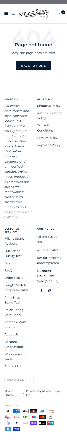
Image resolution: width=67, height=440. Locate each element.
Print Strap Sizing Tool (12, 300)
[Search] (13, 13)
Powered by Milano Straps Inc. (43, 393)
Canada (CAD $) (17, 380)
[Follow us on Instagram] (50, 290)
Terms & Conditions (45, 128)
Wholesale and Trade (15, 356)
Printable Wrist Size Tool (15, 324)
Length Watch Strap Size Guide (16, 287)
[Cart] (61, 13)
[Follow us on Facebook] (41, 290)
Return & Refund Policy (50, 115)
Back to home (33, 65)
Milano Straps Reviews (14, 241)
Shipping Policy (48, 106)
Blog (7, 263)
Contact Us (12, 366)
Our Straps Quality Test (13, 253)
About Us (11, 334)
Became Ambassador (13, 344)
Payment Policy (48, 145)
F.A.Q (8, 270)
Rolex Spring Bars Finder (13, 312)
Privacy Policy (47, 137)
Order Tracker (14, 277)
